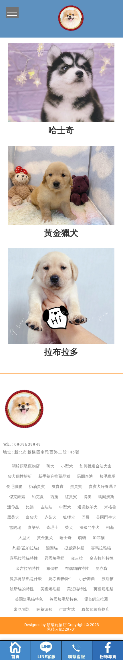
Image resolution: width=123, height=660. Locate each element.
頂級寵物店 (57, 624)
